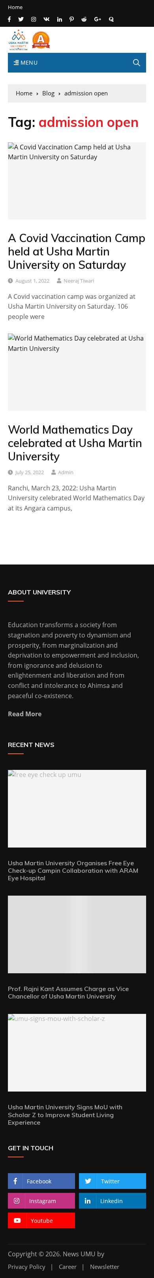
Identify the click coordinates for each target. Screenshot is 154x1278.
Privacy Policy (26, 1267)
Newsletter (104, 1267)
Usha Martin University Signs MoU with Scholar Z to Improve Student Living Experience (65, 1114)
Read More (24, 714)
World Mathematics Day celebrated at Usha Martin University (75, 443)
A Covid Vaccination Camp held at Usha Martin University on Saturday (76, 251)
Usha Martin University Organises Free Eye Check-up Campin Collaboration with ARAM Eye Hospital (73, 870)
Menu (28, 62)
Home (15, 7)
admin (65, 472)
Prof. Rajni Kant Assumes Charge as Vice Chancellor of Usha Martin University (68, 992)
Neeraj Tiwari (79, 280)
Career (68, 1267)
